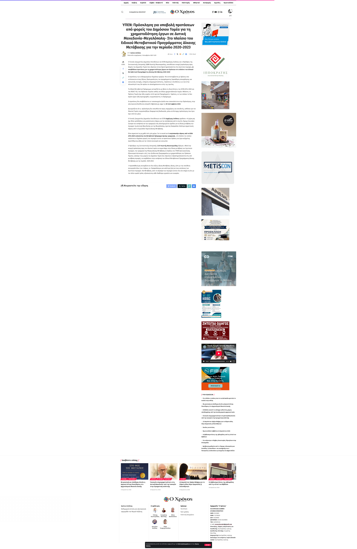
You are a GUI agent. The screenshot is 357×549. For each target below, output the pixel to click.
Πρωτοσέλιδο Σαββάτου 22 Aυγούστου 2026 (216, 431)
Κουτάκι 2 (168, 479)
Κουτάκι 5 (219, 479)
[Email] (180, 54)
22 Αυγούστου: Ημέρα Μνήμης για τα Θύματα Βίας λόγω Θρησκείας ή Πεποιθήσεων (192, 484)
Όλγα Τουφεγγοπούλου (165, 527)
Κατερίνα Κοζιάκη (154, 527)
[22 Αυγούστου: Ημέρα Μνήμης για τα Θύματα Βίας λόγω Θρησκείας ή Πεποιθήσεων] (193, 471)
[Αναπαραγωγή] (204, 361)
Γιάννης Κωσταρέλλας (155, 515)
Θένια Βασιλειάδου (173, 515)
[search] (122, 12)
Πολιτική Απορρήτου (184, 544)
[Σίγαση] (231, 361)
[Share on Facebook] (174, 54)
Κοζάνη (124, 479)
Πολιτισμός (132, 479)
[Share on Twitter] (177, 54)
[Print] (186, 54)
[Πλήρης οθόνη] (234, 361)
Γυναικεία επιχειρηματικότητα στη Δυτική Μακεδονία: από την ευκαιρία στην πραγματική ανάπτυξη (163, 484)
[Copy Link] (183, 54)
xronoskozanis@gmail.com (223, 524)
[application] (218, 353)
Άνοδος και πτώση (208, 427)
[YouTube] (215, 12)
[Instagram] (218, 12)
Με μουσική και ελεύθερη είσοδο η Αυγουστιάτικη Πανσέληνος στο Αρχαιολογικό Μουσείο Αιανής (133, 484)
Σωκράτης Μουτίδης (164, 515)
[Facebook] (213, 12)
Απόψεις (153, 479)
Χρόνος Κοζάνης (135, 53)
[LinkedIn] (221, 12)
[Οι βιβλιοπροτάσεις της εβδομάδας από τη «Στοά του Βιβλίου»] (222, 471)
